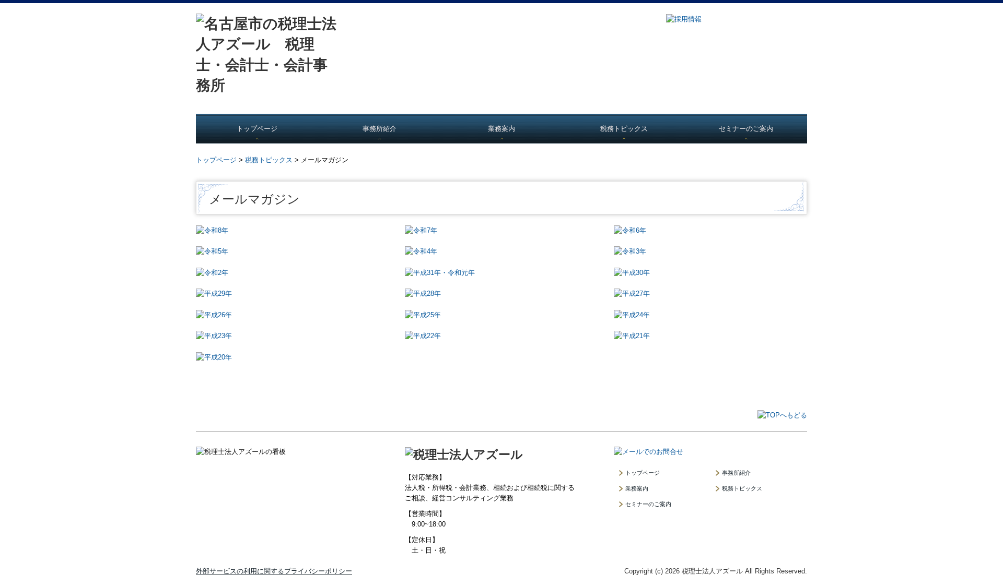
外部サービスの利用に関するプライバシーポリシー (274, 571)
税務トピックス (624, 129)
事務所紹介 (379, 129)
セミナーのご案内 (746, 129)
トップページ (257, 129)
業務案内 (501, 129)
